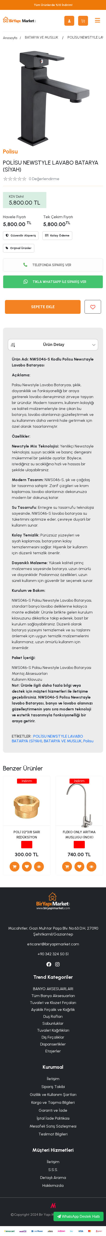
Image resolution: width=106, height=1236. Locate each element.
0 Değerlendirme (44, 178)
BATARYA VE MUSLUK (41, 37)
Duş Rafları (53, 1016)
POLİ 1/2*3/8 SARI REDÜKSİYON (27, 834)
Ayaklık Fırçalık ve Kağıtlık (53, 1009)
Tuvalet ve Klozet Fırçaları (53, 1002)
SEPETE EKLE (43, 306)
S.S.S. (53, 1169)
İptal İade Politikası (53, 1118)
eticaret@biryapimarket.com (53, 944)
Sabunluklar (53, 1023)
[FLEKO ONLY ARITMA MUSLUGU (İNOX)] (91, 867)
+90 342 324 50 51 (53, 954)
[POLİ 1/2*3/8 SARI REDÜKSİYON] (39, 867)
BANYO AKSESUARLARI (53, 988)
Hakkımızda (53, 1185)
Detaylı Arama (53, 1177)
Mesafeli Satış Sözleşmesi (53, 1126)
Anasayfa (10, 38)
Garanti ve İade (53, 1110)
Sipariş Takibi (53, 1086)
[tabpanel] (53, 549)
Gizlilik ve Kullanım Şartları (53, 1094)
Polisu (10, 151)
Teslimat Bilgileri (53, 1134)
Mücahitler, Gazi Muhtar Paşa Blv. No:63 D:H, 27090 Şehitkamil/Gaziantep (53, 931)
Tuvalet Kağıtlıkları (53, 1030)
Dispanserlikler (53, 1044)
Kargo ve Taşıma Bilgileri (53, 1102)
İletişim (53, 1078)
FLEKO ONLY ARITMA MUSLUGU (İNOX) (79, 834)
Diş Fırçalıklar (53, 1037)
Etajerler (53, 1051)
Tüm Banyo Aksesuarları (53, 995)
